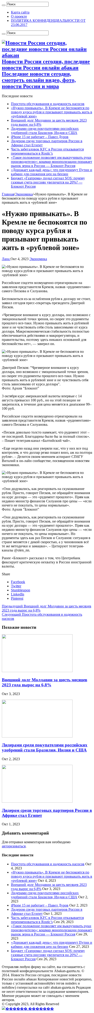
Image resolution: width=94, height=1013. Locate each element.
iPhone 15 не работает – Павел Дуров (39, 137)
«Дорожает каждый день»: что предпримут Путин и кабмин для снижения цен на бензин (51, 172)
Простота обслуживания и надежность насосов (47, 104)
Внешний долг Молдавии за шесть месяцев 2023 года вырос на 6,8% (44, 682)
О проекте (19, 16)
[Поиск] (3, 5)
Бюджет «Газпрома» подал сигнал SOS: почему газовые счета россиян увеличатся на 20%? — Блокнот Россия (48, 182)
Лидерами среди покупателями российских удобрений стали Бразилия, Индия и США (45, 131)
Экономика (24, 194)
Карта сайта (20, 12)
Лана (6, 259)
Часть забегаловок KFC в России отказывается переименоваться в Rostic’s (47, 151)
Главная (8, 194)
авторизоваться (14, 846)
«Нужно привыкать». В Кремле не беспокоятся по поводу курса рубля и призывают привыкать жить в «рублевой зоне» (51, 112)
